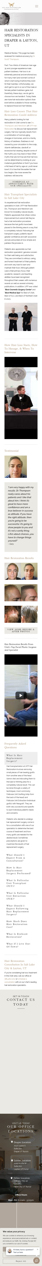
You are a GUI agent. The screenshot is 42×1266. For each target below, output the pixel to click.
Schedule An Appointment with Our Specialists (21, 184)
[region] (21, 1247)
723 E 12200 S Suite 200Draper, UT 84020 (21, 1149)
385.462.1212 (9, 979)
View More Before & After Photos (21, 630)
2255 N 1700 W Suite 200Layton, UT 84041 (21, 1166)
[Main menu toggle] (36, 6)
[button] (21, 186)
